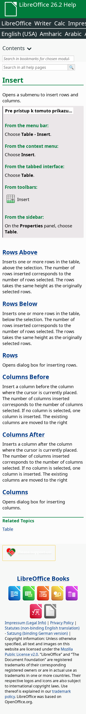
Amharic (51, 34)
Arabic (73, 34)
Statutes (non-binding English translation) (42, 628)
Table (7, 529)
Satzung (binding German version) (37, 633)
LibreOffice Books (43, 578)
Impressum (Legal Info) (25, 622)
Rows (10, 355)
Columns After (23, 434)
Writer (42, 23)
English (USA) (19, 34)
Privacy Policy (62, 622)
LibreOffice (16, 23)
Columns (15, 492)
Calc (59, 23)
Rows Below (19, 303)
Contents (13, 48)
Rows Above (20, 252)
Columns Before (25, 377)
